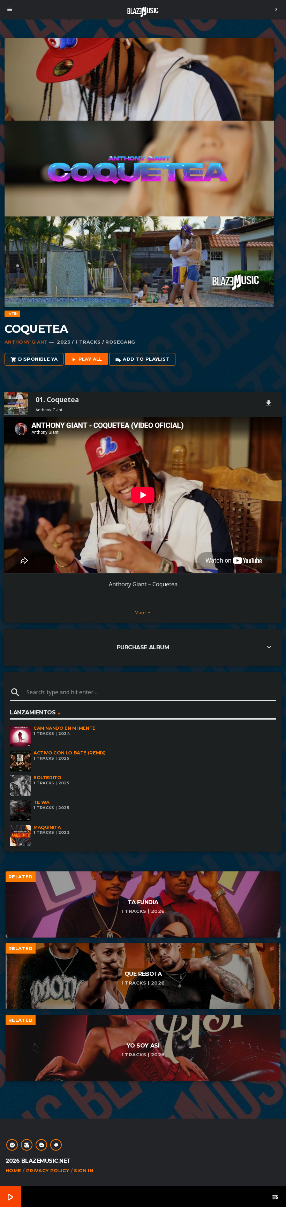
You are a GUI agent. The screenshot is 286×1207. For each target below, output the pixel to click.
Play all (86, 359)
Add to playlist (142, 359)
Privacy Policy (47, 1170)
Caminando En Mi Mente (64, 728)
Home (13, 1170)
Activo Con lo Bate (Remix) (69, 752)
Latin (12, 313)
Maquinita (47, 827)
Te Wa (41, 802)
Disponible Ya (34, 359)
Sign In (83, 1170)
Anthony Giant (26, 342)
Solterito (47, 777)
